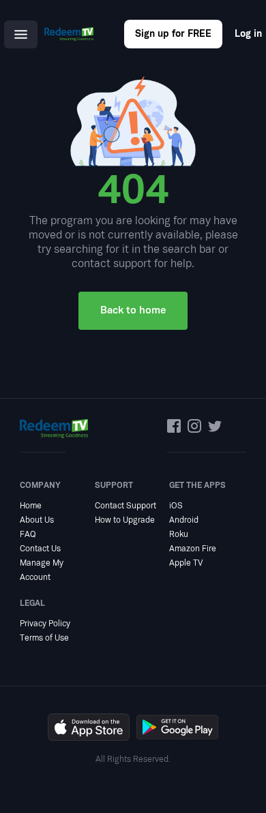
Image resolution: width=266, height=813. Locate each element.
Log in (248, 33)
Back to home (133, 310)
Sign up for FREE (173, 33)
